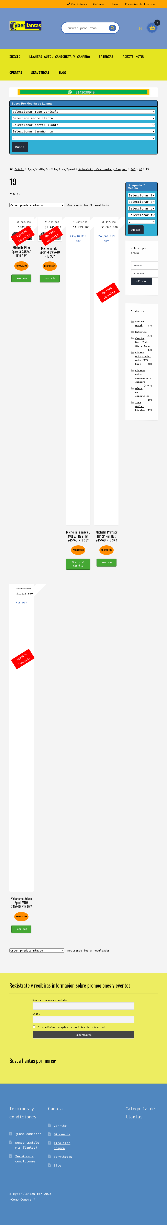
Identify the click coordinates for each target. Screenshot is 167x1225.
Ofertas (15, 72)
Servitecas (40, 72)
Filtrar (141, 281)
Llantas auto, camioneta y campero (59, 56)
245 (133, 169)
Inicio (14, 56)
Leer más (21, 278)
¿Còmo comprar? (28, 1134)
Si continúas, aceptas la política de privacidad (71, 1027)
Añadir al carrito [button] (78, 564)
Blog (62, 72)
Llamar (115, 4)
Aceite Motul (134, 56)
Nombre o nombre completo (50, 1000)
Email (36, 1013)
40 (140, 169)
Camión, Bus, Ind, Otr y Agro (142, 342)
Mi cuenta (62, 1134)
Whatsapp (98, 4)
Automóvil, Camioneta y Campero (102, 169)
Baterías (106, 56)
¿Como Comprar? (22, 1199)
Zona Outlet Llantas (140, 406)
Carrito (60, 1125)
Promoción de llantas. (140, 4)
